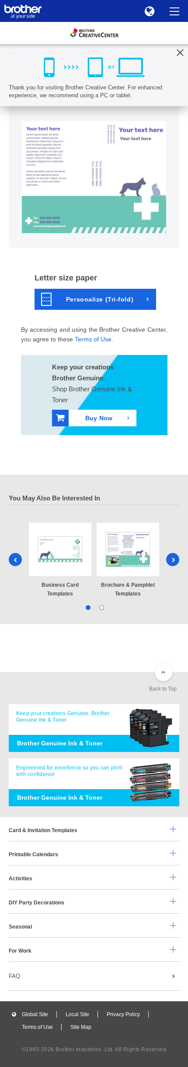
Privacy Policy (123, 1014)
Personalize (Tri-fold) (99, 299)
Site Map (80, 1027)
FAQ (14, 976)
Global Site (35, 1014)
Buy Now (98, 418)
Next (172, 559)
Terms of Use (93, 339)
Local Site (77, 1014)
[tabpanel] (60, 560)
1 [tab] (87, 606)
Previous (15, 559)
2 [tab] (100, 606)
